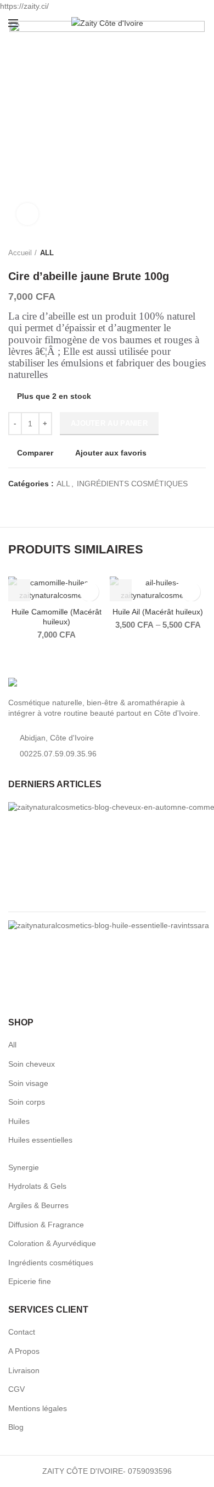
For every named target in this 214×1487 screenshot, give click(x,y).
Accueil (20, 253)
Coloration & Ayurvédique (52, 1243)
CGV (16, 1389)
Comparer (35, 453)
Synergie (23, 1167)
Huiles (19, 1121)
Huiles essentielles (40, 1139)
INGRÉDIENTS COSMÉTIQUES (132, 483)
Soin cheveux (31, 1064)
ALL (47, 253)
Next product (200, 253)
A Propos (24, 1351)
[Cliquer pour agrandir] (27, 214)
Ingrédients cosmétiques (50, 1262)
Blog (16, 1427)
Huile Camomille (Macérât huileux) (57, 616)
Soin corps (26, 1102)
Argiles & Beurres (38, 1205)
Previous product (178, 253)
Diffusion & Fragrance (46, 1224)
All (12, 1044)
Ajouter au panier (109, 423)
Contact (21, 1331)
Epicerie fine (29, 1281)
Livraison (24, 1370)
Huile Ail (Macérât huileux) (157, 611)
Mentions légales (37, 1408)
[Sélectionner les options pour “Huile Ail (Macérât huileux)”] (121, 590)
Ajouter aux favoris (111, 453)
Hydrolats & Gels (37, 1186)
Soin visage (28, 1083)
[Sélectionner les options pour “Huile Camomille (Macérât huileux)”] (19, 590)
